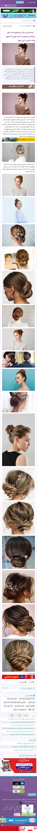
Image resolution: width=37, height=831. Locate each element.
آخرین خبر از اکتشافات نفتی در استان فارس (23, 747)
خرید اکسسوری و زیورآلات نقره (27, 699)
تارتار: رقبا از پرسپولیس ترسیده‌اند (25, 743)
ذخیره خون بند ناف (12, 699)
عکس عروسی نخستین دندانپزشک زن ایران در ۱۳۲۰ (21, 725)
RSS (15, 811)
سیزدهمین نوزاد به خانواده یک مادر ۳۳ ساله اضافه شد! (21, 719)
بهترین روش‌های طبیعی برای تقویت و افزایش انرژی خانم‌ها (19, 731)
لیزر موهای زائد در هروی (20, 710)
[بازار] (18, 791)
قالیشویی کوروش (30, 706)
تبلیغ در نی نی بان (7, 809)
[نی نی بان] (20, 2)
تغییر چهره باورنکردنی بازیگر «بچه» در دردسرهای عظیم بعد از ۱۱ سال (18, 728)
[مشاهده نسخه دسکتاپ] (2, 5)
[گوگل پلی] (18, 787)
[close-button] (20, 803)
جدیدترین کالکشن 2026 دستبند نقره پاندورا (15, 702)
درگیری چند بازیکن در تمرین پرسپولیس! (24, 750)
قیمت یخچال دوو (19, 706)
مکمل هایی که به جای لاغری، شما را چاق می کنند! (22, 722)
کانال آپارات (16, 809)
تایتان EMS (31, 710)
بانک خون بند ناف (8, 706)
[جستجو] (5, 5)
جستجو (12, 807)
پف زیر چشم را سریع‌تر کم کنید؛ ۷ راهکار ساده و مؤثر (21, 734)
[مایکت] (18, 783)
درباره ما (6, 807)
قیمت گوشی (31, 702)
